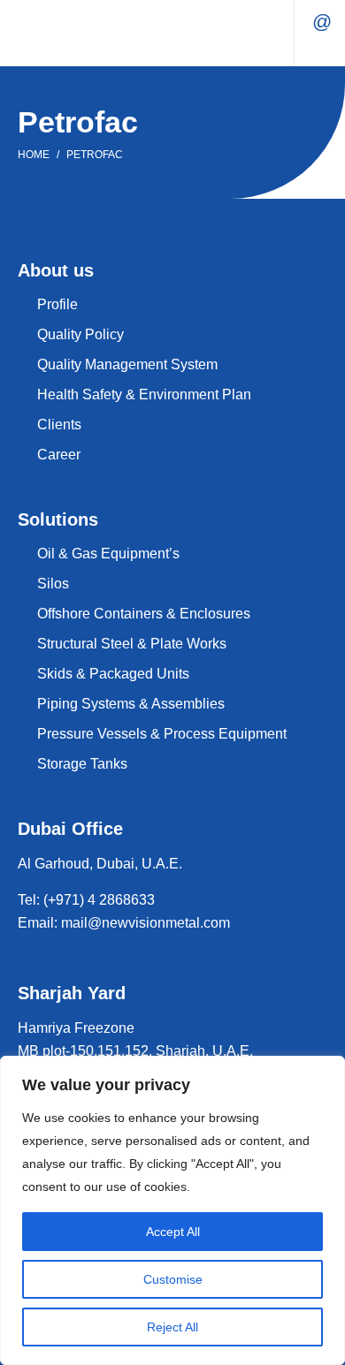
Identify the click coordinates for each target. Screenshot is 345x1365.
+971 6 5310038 (322, 48)
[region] (172, 1210)
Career (58, 454)
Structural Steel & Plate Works (131, 643)
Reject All (172, 1327)
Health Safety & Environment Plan (144, 394)
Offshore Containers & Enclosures (143, 613)
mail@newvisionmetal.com (322, 22)
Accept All (173, 1232)
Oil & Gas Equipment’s (108, 553)
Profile (57, 304)
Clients (59, 424)
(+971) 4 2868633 (97, 899)
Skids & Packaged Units (113, 673)
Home (34, 154)
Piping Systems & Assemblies (131, 703)
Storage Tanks (82, 763)
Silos (53, 583)
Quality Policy (80, 334)
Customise (173, 1279)
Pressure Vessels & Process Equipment (162, 733)
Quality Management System (127, 364)
